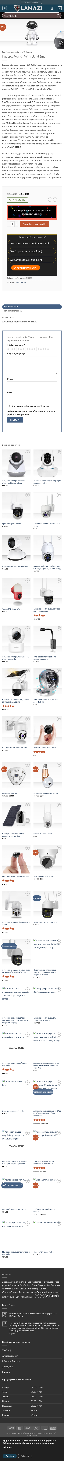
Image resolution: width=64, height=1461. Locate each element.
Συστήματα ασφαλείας (11, 52)
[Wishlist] (60, 43)
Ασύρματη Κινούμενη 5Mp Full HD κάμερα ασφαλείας (15, 658)
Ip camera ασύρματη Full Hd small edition (46, 524)
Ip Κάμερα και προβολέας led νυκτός (44, 1210)
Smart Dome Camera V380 (43, 876)
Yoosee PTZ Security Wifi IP (13, 609)
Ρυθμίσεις (25, 1456)
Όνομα (10, 379)
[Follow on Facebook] (37, 1296)
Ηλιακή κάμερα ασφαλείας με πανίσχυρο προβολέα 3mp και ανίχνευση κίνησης (45, 972)
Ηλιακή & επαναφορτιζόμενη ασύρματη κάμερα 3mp (13, 834)
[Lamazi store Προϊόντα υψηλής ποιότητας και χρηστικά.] (28, 8)
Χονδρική (6, 1350)
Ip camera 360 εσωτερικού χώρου (15, 566)
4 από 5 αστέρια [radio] (30, 349)
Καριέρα (6, 1372)
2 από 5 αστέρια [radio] (13, 349)
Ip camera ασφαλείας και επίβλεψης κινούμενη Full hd (47, 482)
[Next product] (50, 199)
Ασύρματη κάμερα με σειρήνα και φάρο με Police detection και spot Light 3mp (46, 1065)
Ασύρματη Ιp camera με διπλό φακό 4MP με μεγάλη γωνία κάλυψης (16, 971)
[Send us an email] (51, 1296)
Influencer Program (11, 1361)
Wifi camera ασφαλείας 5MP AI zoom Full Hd (45, 700)
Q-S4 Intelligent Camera (11, 523)
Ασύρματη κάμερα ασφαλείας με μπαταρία (14, 1064)
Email (10, 392)
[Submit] (58, 15)
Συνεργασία (7, 1366)
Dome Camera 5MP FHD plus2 (45, 922)
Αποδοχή (10, 1456)
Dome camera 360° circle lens (13, 1111)
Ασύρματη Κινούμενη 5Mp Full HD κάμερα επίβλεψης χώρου (15, 482)
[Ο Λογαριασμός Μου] (52, 8)
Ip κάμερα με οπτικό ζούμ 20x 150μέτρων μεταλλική (44, 1019)
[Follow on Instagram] (42, 1296)
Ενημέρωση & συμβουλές (47, 1433)
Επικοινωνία (32, 1435)
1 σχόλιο (17, 1334)
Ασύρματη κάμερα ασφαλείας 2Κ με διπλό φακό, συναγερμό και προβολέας (47, 1113)
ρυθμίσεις (8, 1447)
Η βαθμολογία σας (16, 345)
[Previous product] (55, 199)
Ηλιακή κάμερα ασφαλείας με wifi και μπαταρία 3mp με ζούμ (16, 700)
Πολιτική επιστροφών (26, 1433)
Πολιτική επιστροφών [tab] (13, 311)
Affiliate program (10, 1355)
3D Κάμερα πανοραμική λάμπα (45, 793)
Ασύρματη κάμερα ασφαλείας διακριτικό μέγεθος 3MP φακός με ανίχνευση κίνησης (15, 1020)
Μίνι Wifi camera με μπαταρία (44, 747)
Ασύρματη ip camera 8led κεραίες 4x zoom (16, 923)
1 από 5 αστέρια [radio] (7, 349)
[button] (4, 8)
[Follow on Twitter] (47, 1296)
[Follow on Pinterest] (56, 1296)
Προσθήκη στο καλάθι (34, 224)
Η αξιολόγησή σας (16, 353)
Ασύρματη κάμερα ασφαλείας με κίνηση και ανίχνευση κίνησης (14, 1162)
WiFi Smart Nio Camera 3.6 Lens (14, 747)
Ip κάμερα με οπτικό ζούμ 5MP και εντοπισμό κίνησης (46, 610)
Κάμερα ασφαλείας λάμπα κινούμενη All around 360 (43, 1162)
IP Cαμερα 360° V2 (9, 793)
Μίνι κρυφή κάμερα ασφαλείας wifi (15, 876)
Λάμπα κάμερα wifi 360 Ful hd (14, 1209)
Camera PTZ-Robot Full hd (43, 1252)
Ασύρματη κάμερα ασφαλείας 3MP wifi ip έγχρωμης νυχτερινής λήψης (47, 567)
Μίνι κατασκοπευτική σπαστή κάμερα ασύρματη (44, 658)
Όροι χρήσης (12, 1433)
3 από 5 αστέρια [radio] (21, 349)
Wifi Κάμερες (27, 52)
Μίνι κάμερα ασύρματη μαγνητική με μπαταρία (16, 1253)
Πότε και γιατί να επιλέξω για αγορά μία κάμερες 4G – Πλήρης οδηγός (33, 1314)
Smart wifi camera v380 (42, 834)
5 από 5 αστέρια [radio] (42, 349)
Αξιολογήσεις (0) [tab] (11, 306)
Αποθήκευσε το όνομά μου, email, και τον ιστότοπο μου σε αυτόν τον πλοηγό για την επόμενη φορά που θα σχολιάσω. (31, 410)
